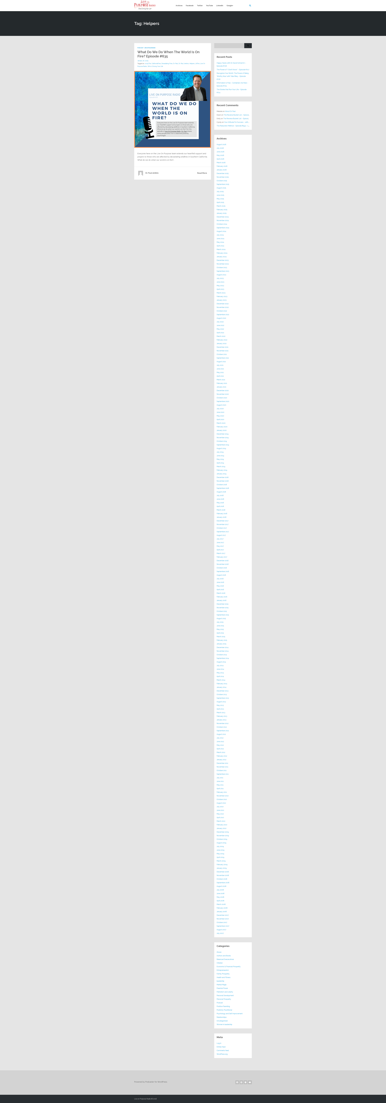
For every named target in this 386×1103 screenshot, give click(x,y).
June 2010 (220, 810)
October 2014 (222, 655)
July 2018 (220, 495)
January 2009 (222, 868)
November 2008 (223, 875)
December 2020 (223, 390)
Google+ (230, 6)
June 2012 (220, 741)
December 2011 (222, 763)
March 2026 (221, 163)
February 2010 (222, 825)
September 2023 (223, 271)
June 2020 (220, 412)
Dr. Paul (175, 63)
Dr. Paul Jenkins (184, 63)
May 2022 (220, 329)
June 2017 (220, 542)
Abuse (219, 952)
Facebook (190, 6)
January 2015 (221, 644)
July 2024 (220, 235)
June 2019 (220, 456)
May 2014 (220, 673)
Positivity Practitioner (224, 1010)
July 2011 (220, 778)
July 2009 (220, 846)
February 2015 (222, 640)
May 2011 (220, 785)
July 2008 (220, 890)
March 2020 (221, 423)
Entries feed (221, 1047)
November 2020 (223, 394)
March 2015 (221, 637)
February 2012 (222, 756)
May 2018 (220, 503)
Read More (202, 173)
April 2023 (220, 289)
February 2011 (222, 792)
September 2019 (223, 445)
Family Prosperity (223, 974)
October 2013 (222, 694)
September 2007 (223, 926)
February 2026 (222, 166)
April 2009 (220, 857)
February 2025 (222, 210)
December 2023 (223, 260)
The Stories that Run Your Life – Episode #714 (231, 91)
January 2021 (221, 387)
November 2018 (223, 481)
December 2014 (222, 647)
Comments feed (223, 1050)
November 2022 (223, 307)
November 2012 (222, 723)
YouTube (209, 6)
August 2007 (221, 930)
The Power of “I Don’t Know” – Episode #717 (233, 70)
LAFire (197, 63)
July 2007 (220, 933)
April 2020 (220, 419)
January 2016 (221, 600)
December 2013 (222, 691)
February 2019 (222, 470)
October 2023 (222, 267)
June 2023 (220, 282)
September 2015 (223, 615)
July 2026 (220, 148)
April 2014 (220, 676)
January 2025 (221, 213)
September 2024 (223, 228)
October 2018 (222, 485)
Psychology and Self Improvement (230, 1014)
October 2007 (222, 922)
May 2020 (220, 416)
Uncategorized (149, 48)
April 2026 (220, 159)
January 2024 (222, 257)
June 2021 (220, 369)
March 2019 (221, 466)
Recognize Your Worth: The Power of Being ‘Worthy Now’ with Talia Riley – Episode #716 (233, 76)
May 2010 (220, 814)
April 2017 (220, 550)
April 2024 (220, 246)
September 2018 (223, 488)
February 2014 (222, 684)
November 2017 (222, 524)
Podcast (140, 48)
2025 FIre (148, 63)
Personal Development (225, 995)
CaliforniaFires (156, 63)
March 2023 (221, 293)
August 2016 (221, 575)
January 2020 (222, 430)
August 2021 (221, 362)
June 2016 (220, 582)
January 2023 (221, 300)
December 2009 (223, 832)
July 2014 (220, 665)
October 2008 (222, 879)
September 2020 (223, 401)
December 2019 (222, 434)
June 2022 (220, 325)
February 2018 (222, 514)
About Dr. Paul (230, 111)
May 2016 (220, 586)
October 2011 (222, 770)
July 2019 (220, 452)
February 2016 (222, 597)
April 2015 (220, 633)
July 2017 (220, 539)
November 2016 (223, 564)
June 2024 (220, 239)
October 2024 (222, 224)
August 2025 (221, 188)
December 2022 (223, 304)
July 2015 (220, 622)
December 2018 (222, 477)
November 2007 (223, 919)
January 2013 (221, 720)
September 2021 (223, 358)
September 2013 (223, 698)
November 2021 (222, 351)
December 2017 (222, 521)
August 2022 (221, 318)
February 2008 (222, 908)
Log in (219, 1043)
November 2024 (223, 220)
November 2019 (223, 438)
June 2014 (220, 669)
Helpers (192, 63)
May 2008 (220, 897)
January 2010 (221, 828)
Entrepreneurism (223, 970)
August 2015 (221, 618)
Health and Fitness (223, 977)
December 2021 (222, 347)
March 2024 (221, 249)
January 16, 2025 (142, 61)
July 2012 (220, 738)
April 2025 (220, 202)
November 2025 (223, 177)
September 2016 (223, 571)
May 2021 (220, 372)
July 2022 (220, 322)
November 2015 (222, 608)
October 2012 (222, 727)
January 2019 (221, 474)
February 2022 (222, 340)
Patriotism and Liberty (225, 992)
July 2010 (220, 807)
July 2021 (220, 365)
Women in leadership (224, 1024)
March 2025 (221, 206)
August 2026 (221, 144)
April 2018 (220, 506)
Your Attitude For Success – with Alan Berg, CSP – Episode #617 (248, 122)
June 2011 (220, 781)
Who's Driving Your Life (155, 66)
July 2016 (220, 579)
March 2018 (221, 510)
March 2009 (221, 861)
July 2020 (220, 409)
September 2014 (223, 658)
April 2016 (220, 589)
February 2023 (222, 296)
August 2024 (221, 231)
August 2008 (221, 886)
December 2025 (223, 173)
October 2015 (222, 611)
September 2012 (223, 731)
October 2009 (222, 839)
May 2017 (220, 546)
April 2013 (220, 709)
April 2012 (220, 749)
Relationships (222, 1017)
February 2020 (222, 427)
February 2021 (222, 383)
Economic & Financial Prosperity (229, 967)
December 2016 (222, 561)
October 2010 (222, 799)
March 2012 (221, 752)
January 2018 (221, 517)
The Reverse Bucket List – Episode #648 (239, 115)
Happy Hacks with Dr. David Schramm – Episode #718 (231, 64)
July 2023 (220, 278)
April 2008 (220, 901)
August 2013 (221, 702)
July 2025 (220, 191)
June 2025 (220, 195)
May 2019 (220, 459)
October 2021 (222, 354)
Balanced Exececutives (225, 959)
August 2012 (221, 734)
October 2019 (222, 441)
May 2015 (220, 629)
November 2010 (223, 796)
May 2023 (220, 286)
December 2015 (222, 604)
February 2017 (222, 557)
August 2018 (221, 492)
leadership (220, 981)
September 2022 (223, 315)
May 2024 (220, 242)
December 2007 (223, 915)
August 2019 (221, 448)
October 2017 (222, 528)
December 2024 (223, 217)
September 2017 (223, 532)
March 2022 (221, 336)
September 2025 (223, 184)
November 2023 (223, 264)
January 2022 (221, 343)
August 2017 (221, 535)
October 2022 (222, 311)
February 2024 (222, 253)
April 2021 (220, 376)
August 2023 (221, 275)
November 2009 (223, 836)
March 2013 (221, 713)
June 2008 (220, 893)
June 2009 (220, 850)
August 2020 (221, 405)
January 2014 (221, 687)
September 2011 (223, 774)
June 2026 (220, 152)
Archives (179, 6)
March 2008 (221, 904)
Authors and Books (224, 956)
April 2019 (220, 463)
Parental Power (222, 988)
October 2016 (222, 568)
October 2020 (222, 398)
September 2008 (223, 883)
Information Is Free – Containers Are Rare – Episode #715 (232, 84)
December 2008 (223, 872)
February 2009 (222, 864)
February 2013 (222, 716)
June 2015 (220, 626)
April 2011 (220, 789)
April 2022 (220, 333)
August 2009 (221, 843)
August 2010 (221, 803)
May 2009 (220, 854)
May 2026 (220, 155)
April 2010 (220, 817)
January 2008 (222, 912)
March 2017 (221, 553)
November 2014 (223, 651)
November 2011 (222, 767)
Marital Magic (222, 985)
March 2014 (221, 680)
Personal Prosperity (224, 999)
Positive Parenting (223, 1006)
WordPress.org (222, 1054)
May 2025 (220, 199)
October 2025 (222, 181)
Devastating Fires (167, 63)
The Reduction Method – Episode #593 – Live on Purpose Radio (240, 126)
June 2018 (220, 499)
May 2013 (220, 705)
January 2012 (221, 760)
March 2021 (221, 380)
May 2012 (220, 745)
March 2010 (221, 821)
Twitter (200, 6)
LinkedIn (219, 6)
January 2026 (222, 170)
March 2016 (221, 593)
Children (220, 963)
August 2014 (221, 662)
